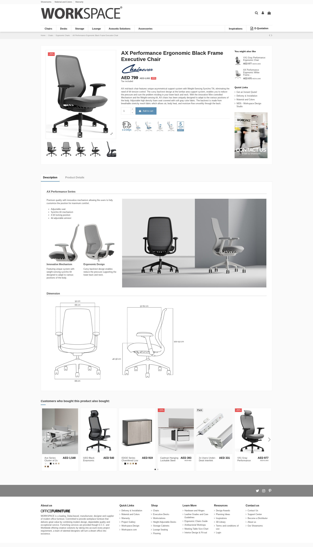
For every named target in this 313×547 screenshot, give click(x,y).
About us (252, 522)
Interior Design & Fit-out (196, 532)
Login (218, 532)
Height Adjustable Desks (164, 522)
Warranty (79, 2)
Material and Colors (64, 2)
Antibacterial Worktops (195, 525)
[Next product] (271, 35)
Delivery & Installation (247, 96)
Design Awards (223, 510)
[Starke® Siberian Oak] (59, 463)
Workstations (159, 518)
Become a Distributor (258, 518)
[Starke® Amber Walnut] (45, 466)
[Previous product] (270, 35)
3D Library (221, 522)
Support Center (255, 514)
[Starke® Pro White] (48, 463)
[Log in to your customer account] (263, 13)
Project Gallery (128, 522)
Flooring (157, 533)
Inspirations (221, 518)
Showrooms (46, 2)
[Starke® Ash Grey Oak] (56, 463)
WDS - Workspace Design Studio (249, 105)
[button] (155, 469)
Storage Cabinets (161, 526)
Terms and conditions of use (227, 527)
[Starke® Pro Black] (51, 463)
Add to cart (148, 111)
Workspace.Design (130, 526)
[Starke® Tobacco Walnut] (48, 466)
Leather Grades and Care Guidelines (196, 515)
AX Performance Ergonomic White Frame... (251, 72)
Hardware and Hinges (195, 510)
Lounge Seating (160, 529)
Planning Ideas (223, 514)
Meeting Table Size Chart (196, 529)
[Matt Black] (53, 463)
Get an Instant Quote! (247, 92)
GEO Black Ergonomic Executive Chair (91, 461)
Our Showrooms (255, 526)
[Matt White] (45, 463)
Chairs (156, 510)
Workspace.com (129, 529)
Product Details (74, 177)
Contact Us (253, 510)
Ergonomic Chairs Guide (196, 521)
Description (50, 177)
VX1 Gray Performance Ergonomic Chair (254, 58)
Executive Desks (161, 514)
